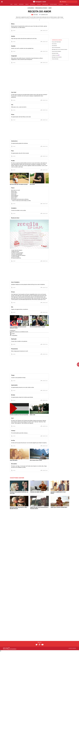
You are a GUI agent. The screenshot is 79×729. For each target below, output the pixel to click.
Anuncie (74, 648)
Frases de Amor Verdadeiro (56, 51)
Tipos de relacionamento (56, 47)
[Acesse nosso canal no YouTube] (42, 644)
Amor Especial (54, 45)
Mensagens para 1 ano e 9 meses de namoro (59, 49)
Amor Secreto (54, 43)
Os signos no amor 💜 (55, 55)
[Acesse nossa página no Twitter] (36, 644)
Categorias (31, 7)
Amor (50, 7)
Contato (70, 648)
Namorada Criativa (55, 53)
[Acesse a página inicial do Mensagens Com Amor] (39, 1)
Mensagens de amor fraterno (57, 57)
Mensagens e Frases (41, 7)
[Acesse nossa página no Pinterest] (39, 644)
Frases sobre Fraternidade (56, 41)
